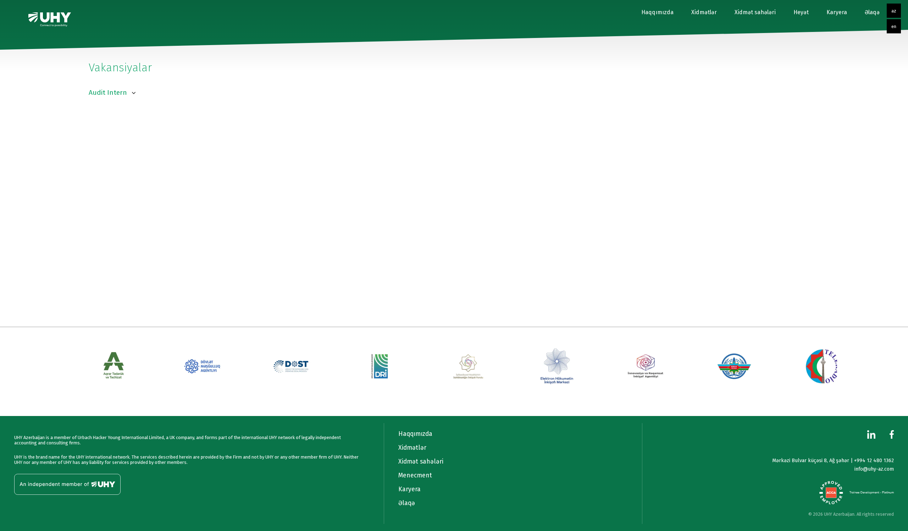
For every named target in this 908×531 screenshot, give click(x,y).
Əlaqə (872, 12)
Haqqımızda (657, 12)
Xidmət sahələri (755, 12)
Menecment (415, 475)
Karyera (836, 12)
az (893, 10)
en (893, 26)
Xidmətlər (704, 12)
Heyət (801, 12)
